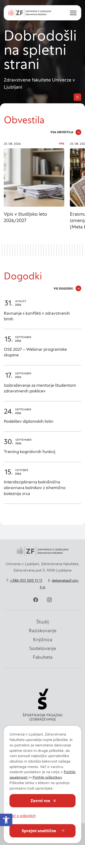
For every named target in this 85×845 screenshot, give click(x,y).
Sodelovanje (42, 648)
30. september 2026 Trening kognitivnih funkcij (42, 449)
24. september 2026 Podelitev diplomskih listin (42, 419)
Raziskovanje (42, 630)
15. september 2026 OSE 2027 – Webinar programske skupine (42, 349)
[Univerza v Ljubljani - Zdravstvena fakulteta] (29, 12)
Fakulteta (42, 657)
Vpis (61, 143)
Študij (42, 622)
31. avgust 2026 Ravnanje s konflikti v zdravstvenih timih (42, 313)
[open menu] (71, 13)
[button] (6, 820)
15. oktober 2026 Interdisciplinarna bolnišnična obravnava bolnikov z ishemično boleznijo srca (42, 485)
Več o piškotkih (22, 815)
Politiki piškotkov (47, 777)
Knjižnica (42, 639)
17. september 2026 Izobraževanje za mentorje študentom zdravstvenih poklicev (42, 385)
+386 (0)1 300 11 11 (26, 580)
